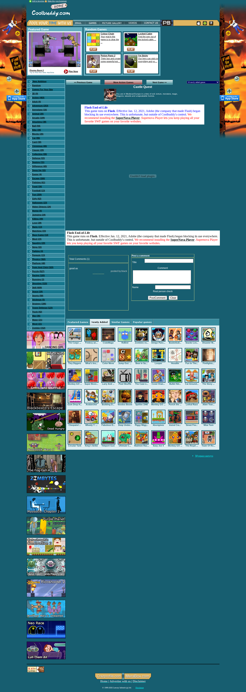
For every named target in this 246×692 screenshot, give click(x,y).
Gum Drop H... (74, 404)
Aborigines (158, 425)
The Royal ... (191, 446)
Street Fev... (192, 425)
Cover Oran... (158, 384)
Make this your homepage (57, 1)
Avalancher (91, 404)
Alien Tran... (208, 404)
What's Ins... (91, 363)
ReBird (124, 343)
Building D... (108, 404)
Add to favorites (38, 1)
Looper (158, 363)
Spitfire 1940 (141, 404)
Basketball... (175, 343)
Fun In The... (191, 363)
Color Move (108, 363)
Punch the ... (175, 404)
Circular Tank (74, 446)
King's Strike (91, 446)
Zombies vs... (141, 343)
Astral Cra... (175, 425)
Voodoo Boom (125, 404)
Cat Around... (192, 384)
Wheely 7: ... (91, 425)
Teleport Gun (108, 446)
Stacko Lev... (191, 343)
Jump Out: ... (124, 363)
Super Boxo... (91, 384)
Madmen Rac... (141, 446)
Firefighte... (208, 363)
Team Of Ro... (208, 446)
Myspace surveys (204, 455)
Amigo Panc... (158, 343)
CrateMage (108, 343)
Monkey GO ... (75, 384)
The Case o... (141, 384)
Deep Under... (125, 425)
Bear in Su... (141, 363)
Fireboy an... (91, 343)
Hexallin (175, 363)
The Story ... (208, 384)
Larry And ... (108, 384)
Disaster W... (208, 343)
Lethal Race (192, 404)
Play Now (73, 71)
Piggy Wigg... (141, 425)
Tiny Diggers (74, 363)
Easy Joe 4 (158, 446)
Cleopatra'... (75, 425)
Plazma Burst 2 (37, 70)
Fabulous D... (108, 425)
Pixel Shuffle (125, 384)
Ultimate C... (125, 446)
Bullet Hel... (175, 384)
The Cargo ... (74, 343)
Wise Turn (209, 425)
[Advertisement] (190, 51)
